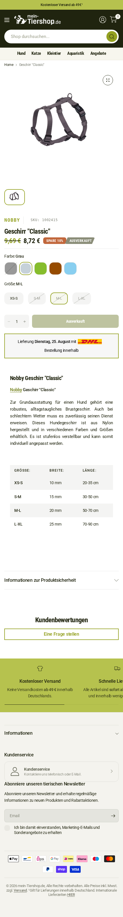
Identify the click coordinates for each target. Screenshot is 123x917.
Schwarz (11, 268)
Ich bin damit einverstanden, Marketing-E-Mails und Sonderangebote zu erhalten (57, 830)
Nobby (12, 220)
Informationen (18, 733)
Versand (20, 890)
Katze (36, 53)
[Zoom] (108, 80)
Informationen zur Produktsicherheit (40, 580)
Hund (21, 53)
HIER (71, 894)
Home (8, 64)
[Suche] (111, 36)
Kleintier (54, 53)
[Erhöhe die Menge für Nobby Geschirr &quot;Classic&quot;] (24, 321)
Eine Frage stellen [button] (61, 634)
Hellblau (70, 268)
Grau (26, 268)
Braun (55, 268)
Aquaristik (75, 53)
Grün (41, 268)
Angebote (98, 53)
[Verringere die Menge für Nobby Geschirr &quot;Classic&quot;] (9, 321)
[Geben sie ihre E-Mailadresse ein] (113, 815)
